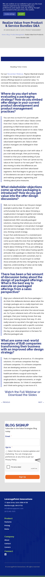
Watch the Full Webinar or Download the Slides (22, 393)
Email (8, 436)
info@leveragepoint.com (13, 508)
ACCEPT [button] (21, 14)
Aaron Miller (10, 30)
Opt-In (8, 447)
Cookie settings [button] (10, 14)
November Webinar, (15, 74)
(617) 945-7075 (9, 511)
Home (4, 35)
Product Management (33, 30)
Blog (8, 35)
